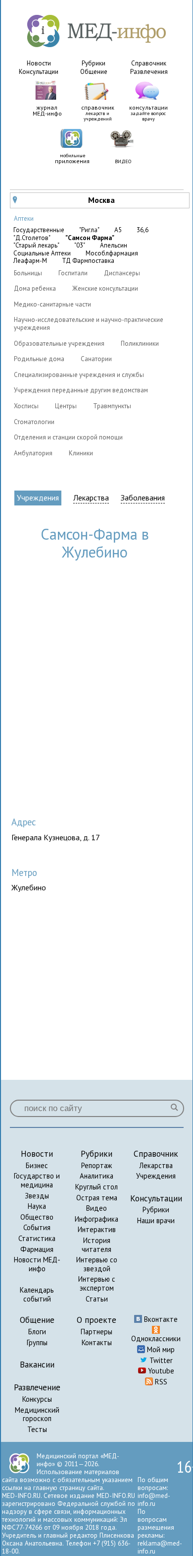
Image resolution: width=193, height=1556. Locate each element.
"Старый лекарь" (36, 245)
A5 (118, 230)
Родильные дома (39, 359)
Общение (93, 71)
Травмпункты (112, 406)
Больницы (28, 273)
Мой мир (160, 1349)
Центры (66, 406)
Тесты (37, 1429)
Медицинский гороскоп (37, 1414)
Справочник (148, 63)
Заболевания (143, 497)
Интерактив (97, 1229)
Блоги (37, 1331)
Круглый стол (96, 1186)
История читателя (96, 1245)
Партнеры (96, 1331)
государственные (38, 230)
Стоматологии (34, 422)
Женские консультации (105, 288)
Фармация (36, 1249)
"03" (79, 245)
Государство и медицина (37, 1180)
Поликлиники (140, 343)
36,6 (142, 230)
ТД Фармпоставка (88, 261)
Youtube (160, 1370)
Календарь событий (37, 1294)
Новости (39, 63)
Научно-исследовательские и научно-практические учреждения (88, 323)
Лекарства (91, 497)
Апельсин (113, 245)
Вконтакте (160, 1319)
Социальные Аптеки (42, 253)
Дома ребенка (35, 288)
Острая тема (96, 1197)
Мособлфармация (112, 253)
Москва (64, 200)
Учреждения (38, 497)
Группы (37, 1342)
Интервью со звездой (96, 1264)
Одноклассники (156, 1338)
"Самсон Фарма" (89, 238)
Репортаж (96, 1165)
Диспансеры (122, 273)
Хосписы (26, 406)
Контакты (97, 1342)
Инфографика (96, 1219)
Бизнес (37, 1165)
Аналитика (96, 1176)
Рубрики (93, 63)
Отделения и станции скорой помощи (68, 437)
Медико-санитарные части (52, 304)
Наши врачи (156, 1220)
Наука (37, 1206)
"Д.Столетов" (31, 238)
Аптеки (24, 218)
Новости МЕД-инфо (37, 1264)
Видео (96, 1208)
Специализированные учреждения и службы (79, 375)
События (36, 1227)
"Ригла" (89, 230)
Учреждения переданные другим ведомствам (81, 390)
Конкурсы (37, 1399)
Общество (36, 1217)
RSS (160, 1381)
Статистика (36, 1238)
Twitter (160, 1360)
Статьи (97, 1299)
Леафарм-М (30, 261)
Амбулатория (33, 453)
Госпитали (73, 273)
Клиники (81, 453)
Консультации (38, 71)
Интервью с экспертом (96, 1283)
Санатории (96, 359)
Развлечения (149, 71)
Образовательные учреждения (59, 343)
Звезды (37, 1195)
